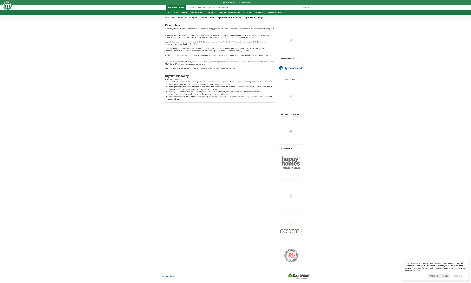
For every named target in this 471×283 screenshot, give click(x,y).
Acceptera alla (457, 276)
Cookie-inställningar (168, 276)
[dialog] (435, 269)
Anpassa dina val (411, 275)
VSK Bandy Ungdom (177, 7)
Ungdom (201, 7)
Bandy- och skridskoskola (218, 7)
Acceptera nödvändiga (439, 276)
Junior (190, 7)
